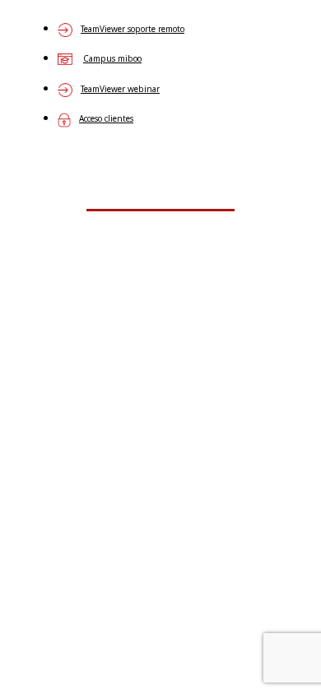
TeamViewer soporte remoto (132, 29)
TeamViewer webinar (120, 89)
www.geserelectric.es (160, 297)
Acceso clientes (106, 118)
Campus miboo (112, 58)
